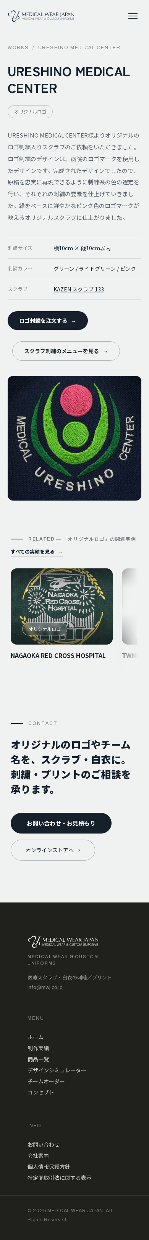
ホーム (36, 1037)
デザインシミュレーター (57, 1070)
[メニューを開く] (133, 16)
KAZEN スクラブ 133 (78, 289)
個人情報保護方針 (49, 1166)
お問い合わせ (44, 1144)
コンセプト (41, 1092)
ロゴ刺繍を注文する (47, 320)
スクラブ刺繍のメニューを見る (66, 351)
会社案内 (38, 1155)
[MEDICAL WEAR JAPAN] (41, 16)
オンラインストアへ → (53, 850)
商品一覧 (38, 1059)
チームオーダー (46, 1081)
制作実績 (38, 1048)
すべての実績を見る (37, 551)
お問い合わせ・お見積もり (61, 823)
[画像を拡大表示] (74, 438)
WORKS (18, 47)
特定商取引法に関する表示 (60, 1177)
